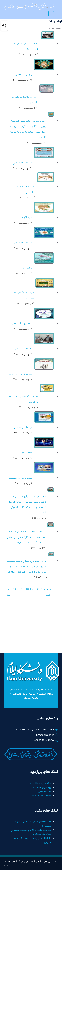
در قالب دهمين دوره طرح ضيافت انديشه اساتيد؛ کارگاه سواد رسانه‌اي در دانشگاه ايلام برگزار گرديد (26, 537)
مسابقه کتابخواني (22, 162)
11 (24, 589)
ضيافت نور (26, 452)
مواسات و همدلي (23, 427)
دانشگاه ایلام (18, 861)
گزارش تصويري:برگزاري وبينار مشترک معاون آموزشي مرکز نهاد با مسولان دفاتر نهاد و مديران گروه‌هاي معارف (27, 566)
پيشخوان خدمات (42, 787)
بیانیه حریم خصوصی (23, 694)
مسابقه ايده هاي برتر (20, 374)
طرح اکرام (27, 217)
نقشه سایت (31, 698)
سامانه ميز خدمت (41, 795)
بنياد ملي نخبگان (42, 834)
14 (14, 589)
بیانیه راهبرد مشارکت (40, 689)
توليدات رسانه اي (23, 348)
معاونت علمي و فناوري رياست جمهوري (31, 830)
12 (21, 589)
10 (27, 589)
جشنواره (27, 268)
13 (17, 589)
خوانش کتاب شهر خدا (20, 323)
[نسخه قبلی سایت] (4, 25)
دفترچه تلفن (44, 791)
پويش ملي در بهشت (20, 478)
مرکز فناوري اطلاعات (40, 783)
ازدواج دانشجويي (23, 74)
